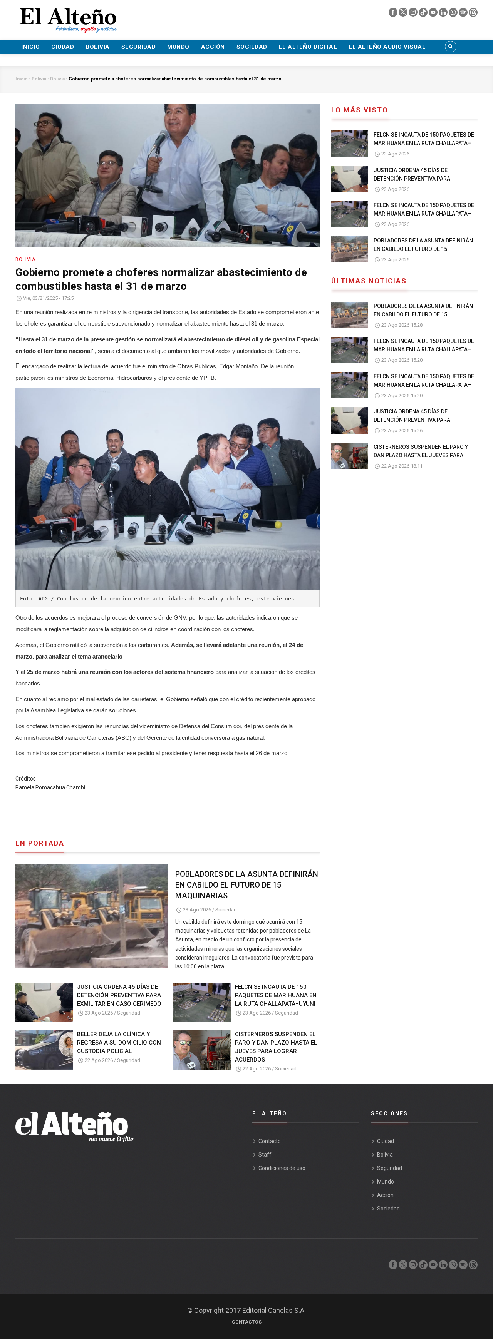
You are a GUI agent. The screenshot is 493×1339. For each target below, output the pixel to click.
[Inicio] (67, 16)
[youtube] (434, 14)
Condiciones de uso (281, 1168)
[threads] (473, 14)
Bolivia (98, 46)
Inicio (30, 46)
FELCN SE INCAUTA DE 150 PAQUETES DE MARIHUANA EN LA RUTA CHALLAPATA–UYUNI (276, 995)
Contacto (269, 1141)
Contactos (247, 1322)
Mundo (178, 46)
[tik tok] (424, 14)
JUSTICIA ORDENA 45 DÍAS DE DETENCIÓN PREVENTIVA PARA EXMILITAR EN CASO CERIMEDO (119, 995)
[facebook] (394, 14)
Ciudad (62, 46)
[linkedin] (444, 14)
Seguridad (138, 46)
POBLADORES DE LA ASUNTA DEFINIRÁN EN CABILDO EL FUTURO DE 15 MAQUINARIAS (246, 884)
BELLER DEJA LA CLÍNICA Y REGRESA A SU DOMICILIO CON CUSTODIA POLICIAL (119, 1043)
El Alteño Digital (308, 46)
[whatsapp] (454, 14)
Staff (265, 1155)
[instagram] (414, 14)
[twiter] (404, 14)
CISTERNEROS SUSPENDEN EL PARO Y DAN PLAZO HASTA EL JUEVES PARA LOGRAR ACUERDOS (276, 1047)
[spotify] (464, 14)
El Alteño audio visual (387, 46)
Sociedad (251, 46)
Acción (213, 46)
